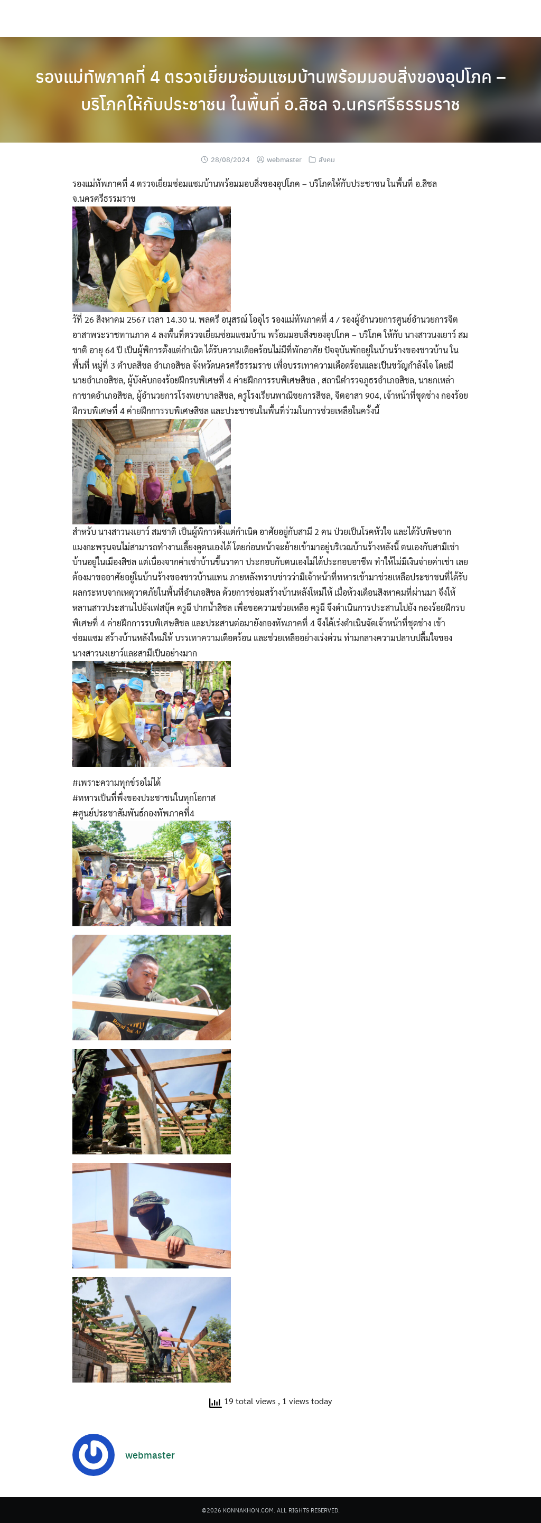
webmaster (284, 159)
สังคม (327, 159)
